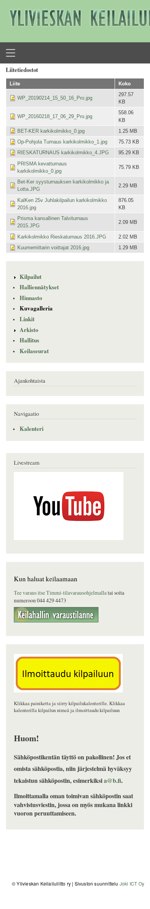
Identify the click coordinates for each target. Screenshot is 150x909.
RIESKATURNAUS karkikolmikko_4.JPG (63, 152)
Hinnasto (31, 298)
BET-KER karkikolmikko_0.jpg (51, 131)
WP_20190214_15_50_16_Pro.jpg (54, 98)
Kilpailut (31, 276)
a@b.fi (112, 780)
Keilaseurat (34, 351)
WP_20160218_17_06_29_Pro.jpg (54, 116)
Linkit (27, 319)
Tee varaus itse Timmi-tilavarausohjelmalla (60, 592)
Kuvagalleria (36, 308)
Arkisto (29, 329)
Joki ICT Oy (132, 883)
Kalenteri (31, 428)
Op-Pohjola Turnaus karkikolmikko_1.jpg (62, 142)
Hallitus (29, 340)
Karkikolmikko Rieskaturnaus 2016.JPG (61, 237)
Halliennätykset (39, 287)
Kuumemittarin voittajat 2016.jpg (53, 247)
